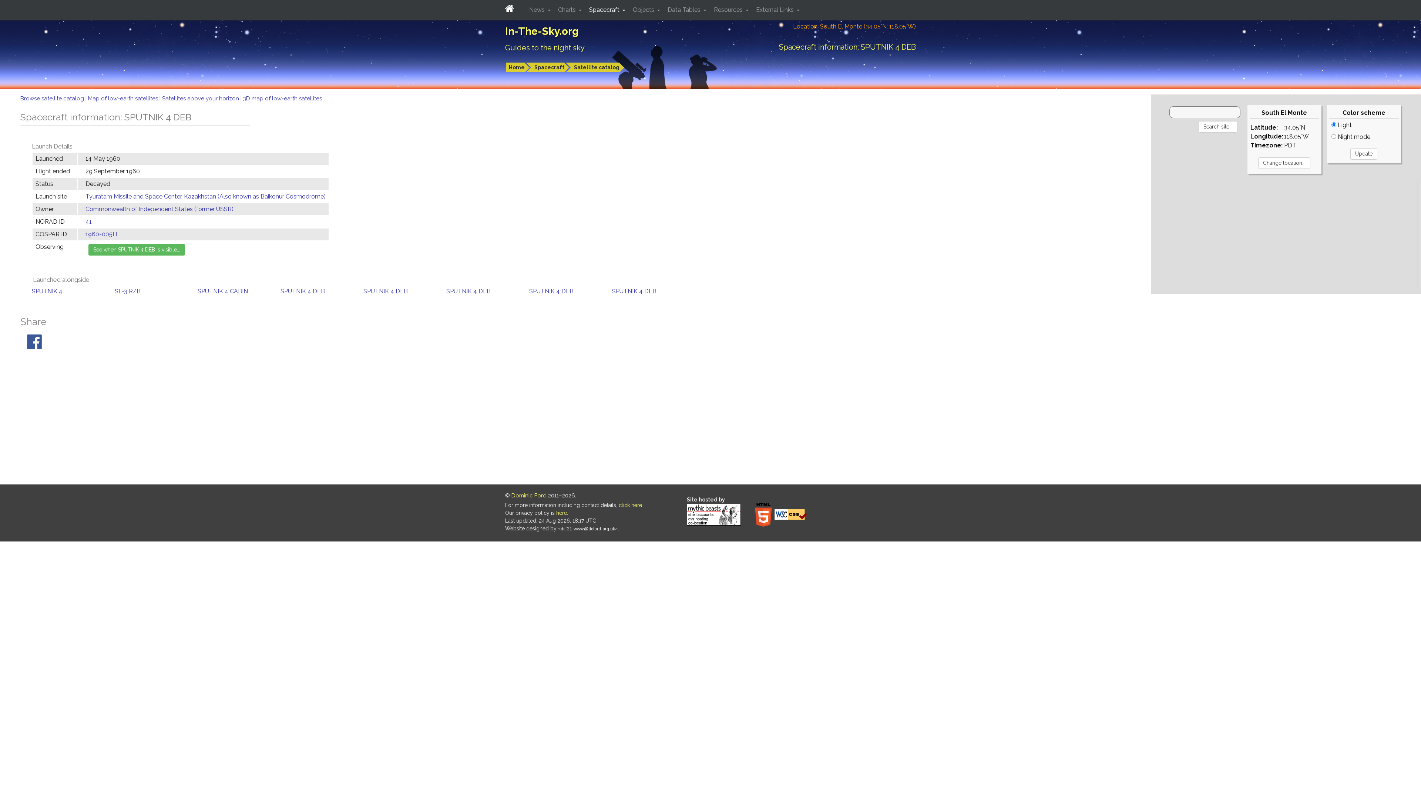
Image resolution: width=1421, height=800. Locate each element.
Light (1344, 125)
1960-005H (101, 234)
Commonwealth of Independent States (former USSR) (159, 209)
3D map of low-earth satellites (282, 98)
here (561, 513)
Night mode (1353, 136)
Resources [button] (729, 9)
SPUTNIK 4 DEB (302, 291)
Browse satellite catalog (52, 98)
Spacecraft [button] (605, 9)
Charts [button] (567, 9)
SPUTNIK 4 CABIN (223, 291)
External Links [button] (775, 9)
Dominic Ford (529, 495)
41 (88, 221)
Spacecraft (549, 67)
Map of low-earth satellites (123, 98)
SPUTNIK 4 (47, 291)
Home (517, 67)
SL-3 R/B (128, 291)
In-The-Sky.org (542, 31)
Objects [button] (644, 9)
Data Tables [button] (685, 9)
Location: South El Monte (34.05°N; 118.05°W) (854, 26)
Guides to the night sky (545, 47)
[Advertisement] (1286, 234)
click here (630, 505)
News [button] (537, 9)
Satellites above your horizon (201, 98)
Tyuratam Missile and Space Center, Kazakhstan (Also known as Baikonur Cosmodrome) (205, 196)
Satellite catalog (596, 67)
